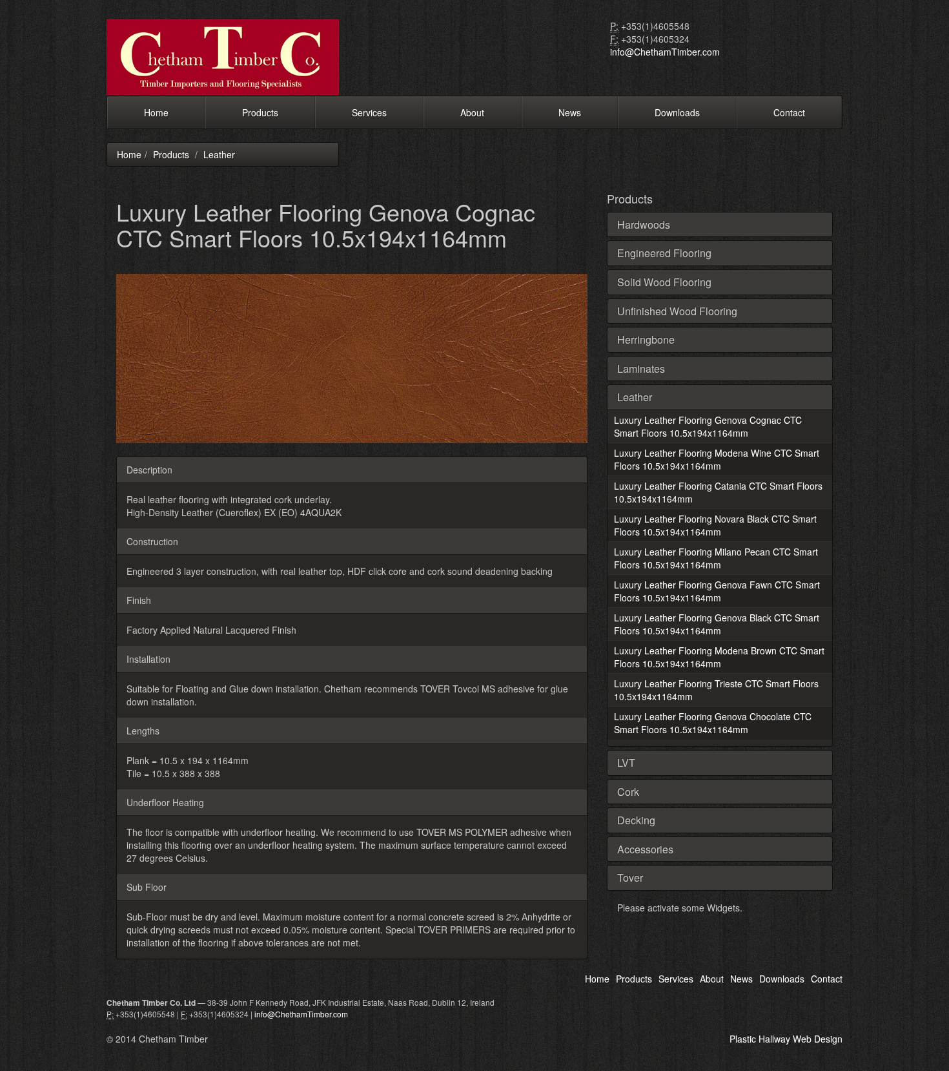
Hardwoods (643, 224)
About (472, 112)
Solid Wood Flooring (664, 282)
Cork (628, 791)
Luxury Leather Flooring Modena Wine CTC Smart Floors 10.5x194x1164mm (716, 459)
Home (156, 112)
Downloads (677, 112)
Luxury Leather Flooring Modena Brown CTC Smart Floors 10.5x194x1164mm (719, 657)
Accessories (645, 849)
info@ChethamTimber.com (665, 51)
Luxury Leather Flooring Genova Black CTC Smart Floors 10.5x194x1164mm (716, 624)
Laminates (641, 368)
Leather (219, 154)
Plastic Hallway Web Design (786, 1038)
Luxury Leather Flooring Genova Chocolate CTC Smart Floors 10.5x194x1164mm (712, 723)
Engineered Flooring (664, 252)
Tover (630, 877)
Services (369, 112)
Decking (636, 820)
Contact (789, 112)
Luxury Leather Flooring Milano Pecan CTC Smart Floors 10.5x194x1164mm (716, 558)
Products (260, 112)
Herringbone (646, 339)
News (569, 112)
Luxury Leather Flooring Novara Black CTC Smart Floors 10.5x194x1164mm (715, 525)
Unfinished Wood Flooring (677, 311)
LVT (626, 762)
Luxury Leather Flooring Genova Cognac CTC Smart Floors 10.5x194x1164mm (708, 426)
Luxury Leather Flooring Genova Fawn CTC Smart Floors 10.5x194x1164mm (717, 591)
